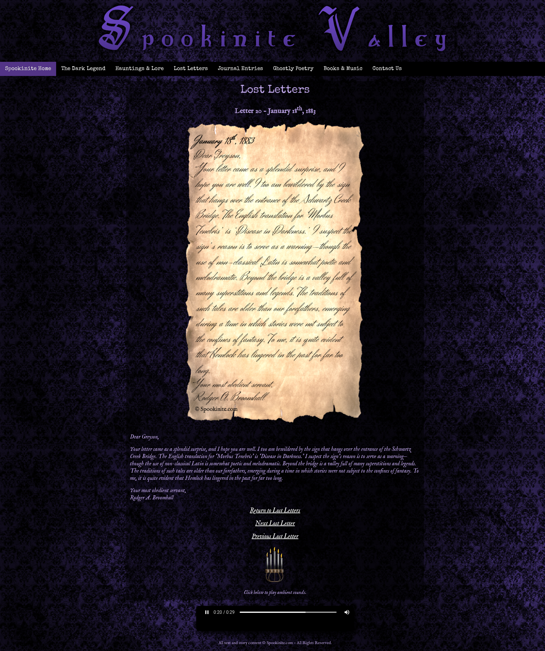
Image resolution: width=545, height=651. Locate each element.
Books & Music (343, 69)
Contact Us (387, 69)
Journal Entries (240, 69)
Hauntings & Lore (139, 69)
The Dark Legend (83, 69)
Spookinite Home (28, 69)
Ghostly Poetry (293, 69)
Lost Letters (191, 69)
